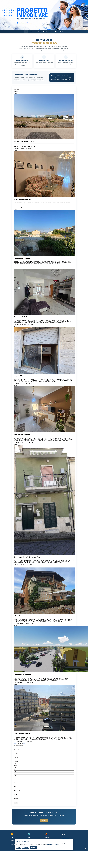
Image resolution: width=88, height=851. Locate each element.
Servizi (51, 31)
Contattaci (44, 820)
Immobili (45, 31)
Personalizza (25, 847)
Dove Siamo (38, 31)
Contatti (61, 31)
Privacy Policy (56, 844)
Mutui (56, 31)
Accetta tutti (33, 847)
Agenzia (31, 31)
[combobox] (43, 90)
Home (26, 31)
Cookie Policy (49, 844)
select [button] (73, 89)
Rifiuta (18, 847)
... (21, 743)
